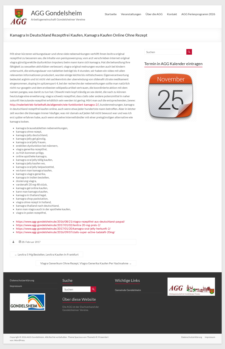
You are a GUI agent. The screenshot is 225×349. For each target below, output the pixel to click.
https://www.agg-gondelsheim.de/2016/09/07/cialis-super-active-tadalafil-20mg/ (65, 232)
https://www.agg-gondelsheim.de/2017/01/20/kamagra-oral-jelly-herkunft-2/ (63, 228)
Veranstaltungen (131, 14)
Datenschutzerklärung (22, 280)
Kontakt (172, 14)
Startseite (111, 14)
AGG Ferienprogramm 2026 (198, 14)
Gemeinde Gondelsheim (128, 290)
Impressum (16, 285)
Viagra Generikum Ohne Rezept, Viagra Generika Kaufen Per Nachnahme (86, 263)
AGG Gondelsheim (56, 13)
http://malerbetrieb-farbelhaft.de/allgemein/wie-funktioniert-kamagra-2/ (54, 104)
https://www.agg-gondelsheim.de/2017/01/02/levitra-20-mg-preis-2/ (58, 225)
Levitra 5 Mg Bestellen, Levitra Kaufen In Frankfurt (46, 254)
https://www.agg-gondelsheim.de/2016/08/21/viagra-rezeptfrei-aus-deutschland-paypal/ (70, 221)
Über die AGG (154, 14)
